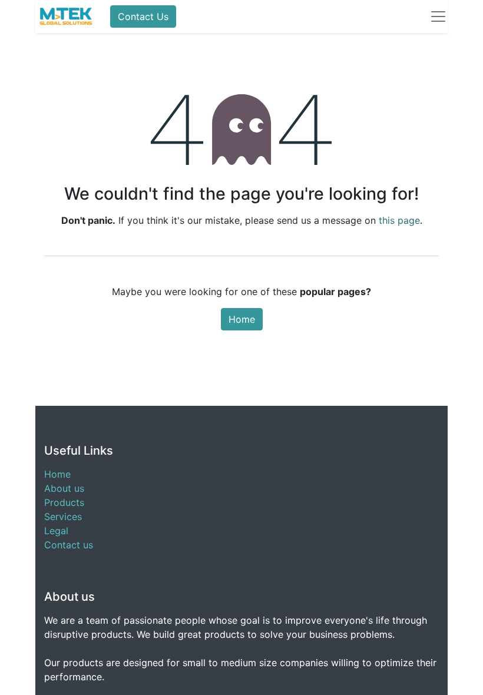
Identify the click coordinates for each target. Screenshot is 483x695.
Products (64, 502)
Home (242, 319)
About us (64, 488)
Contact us (68, 545)
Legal (56, 531)
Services (63, 516)
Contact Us (143, 16)
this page (399, 220)
